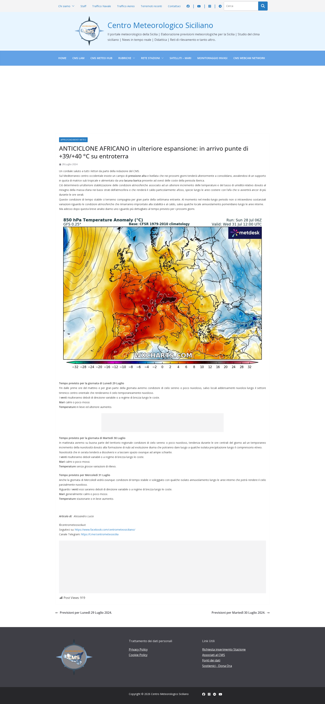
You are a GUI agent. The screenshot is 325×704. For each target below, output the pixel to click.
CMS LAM (78, 58)
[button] (72, 6)
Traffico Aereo (126, 6)
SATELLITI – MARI (180, 58)
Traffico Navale (101, 6)
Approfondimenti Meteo (73, 139)
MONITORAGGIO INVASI (212, 58)
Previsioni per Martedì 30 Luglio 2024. (238, 613)
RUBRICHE (124, 58)
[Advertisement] (162, 94)
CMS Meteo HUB (101, 58)
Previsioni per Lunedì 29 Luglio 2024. (86, 613)
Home (62, 58)
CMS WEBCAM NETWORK (249, 58)
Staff (83, 6)
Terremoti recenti (151, 6)
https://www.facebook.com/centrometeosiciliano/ (105, 529)
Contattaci (174, 6)
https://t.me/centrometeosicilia (99, 534)
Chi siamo (64, 6)
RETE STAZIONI (150, 58)
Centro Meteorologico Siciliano (160, 25)
